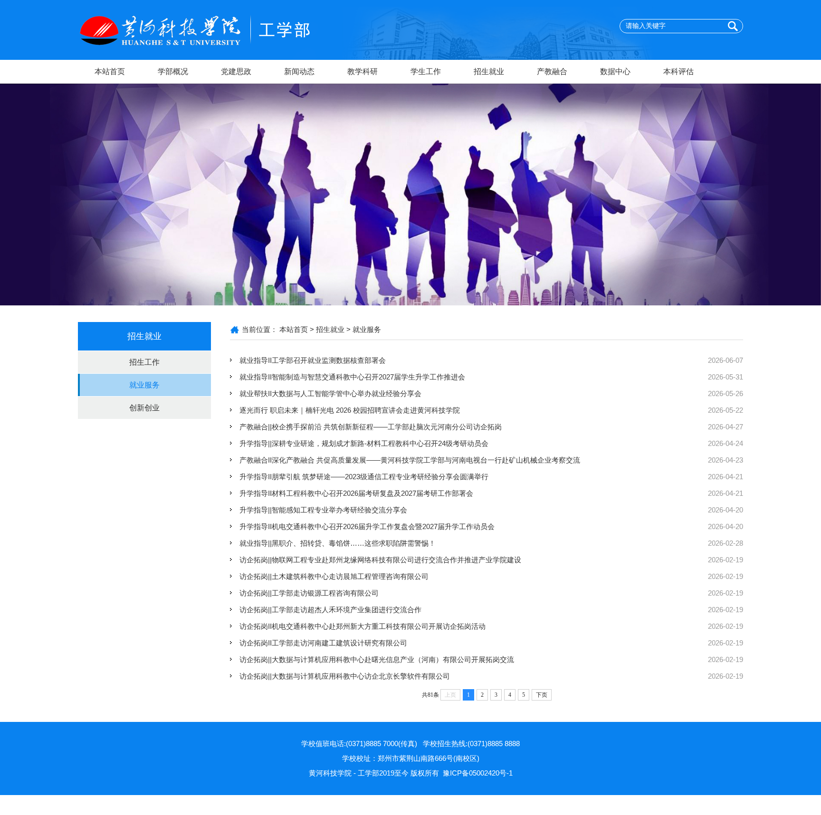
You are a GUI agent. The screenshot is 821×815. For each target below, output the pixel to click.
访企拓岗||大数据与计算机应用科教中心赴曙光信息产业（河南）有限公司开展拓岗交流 (376, 659)
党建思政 (236, 71)
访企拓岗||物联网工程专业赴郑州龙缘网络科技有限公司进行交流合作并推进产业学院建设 (380, 560)
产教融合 (552, 71)
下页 (541, 695)
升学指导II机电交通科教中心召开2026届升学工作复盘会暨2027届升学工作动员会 (367, 526)
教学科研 (362, 71)
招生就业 (489, 71)
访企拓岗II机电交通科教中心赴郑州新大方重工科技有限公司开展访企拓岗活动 (362, 626)
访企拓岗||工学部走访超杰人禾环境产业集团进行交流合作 (330, 610)
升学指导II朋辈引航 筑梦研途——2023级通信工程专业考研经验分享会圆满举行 (363, 477)
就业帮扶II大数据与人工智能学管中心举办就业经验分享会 (330, 393)
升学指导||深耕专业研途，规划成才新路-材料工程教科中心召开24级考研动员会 (363, 443)
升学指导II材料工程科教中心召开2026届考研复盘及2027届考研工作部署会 (356, 493)
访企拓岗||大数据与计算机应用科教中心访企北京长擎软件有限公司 (344, 676)
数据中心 (615, 71)
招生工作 (144, 362)
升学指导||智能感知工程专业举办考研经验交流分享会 (323, 510)
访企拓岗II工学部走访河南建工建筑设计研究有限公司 (323, 643)
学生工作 (425, 71)
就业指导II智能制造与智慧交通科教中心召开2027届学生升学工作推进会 (352, 377)
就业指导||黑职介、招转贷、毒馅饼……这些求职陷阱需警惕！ (337, 543)
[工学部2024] (211, 29)
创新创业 (144, 408)
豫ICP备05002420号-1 (478, 773)
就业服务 (144, 385)
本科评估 (678, 71)
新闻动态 (299, 71)
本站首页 (110, 71)
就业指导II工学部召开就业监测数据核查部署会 (312, 360)
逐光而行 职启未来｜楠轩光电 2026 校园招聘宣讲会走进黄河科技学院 (349, 410)
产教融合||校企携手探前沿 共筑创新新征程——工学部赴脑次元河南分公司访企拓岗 (370, 427)
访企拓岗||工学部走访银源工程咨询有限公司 (309, 593)
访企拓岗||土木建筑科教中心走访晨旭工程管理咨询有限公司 (334, 576)
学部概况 (173, 71)
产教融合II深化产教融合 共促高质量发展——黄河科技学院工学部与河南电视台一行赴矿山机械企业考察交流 (409, 460)
